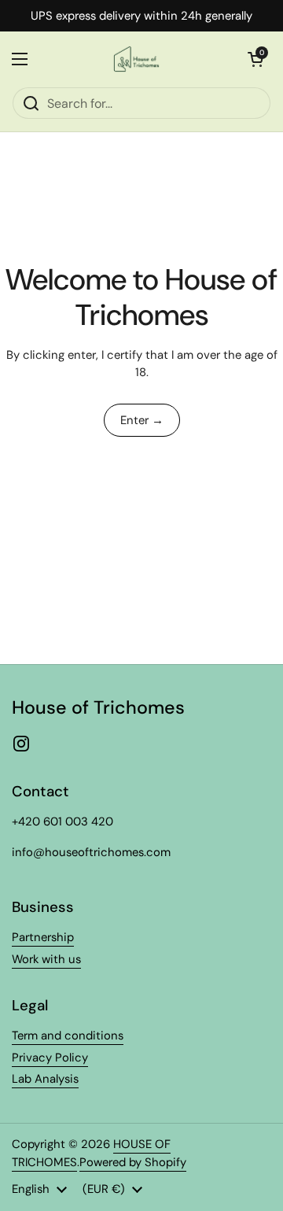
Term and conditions (67, 1035)
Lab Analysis (45, 1079)
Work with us (46, 959)
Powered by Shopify (132, 1162)
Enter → (142, 420)
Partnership (43, 937)
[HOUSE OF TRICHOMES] (137, 59)
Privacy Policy (50, 1057)
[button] (255, 59)
